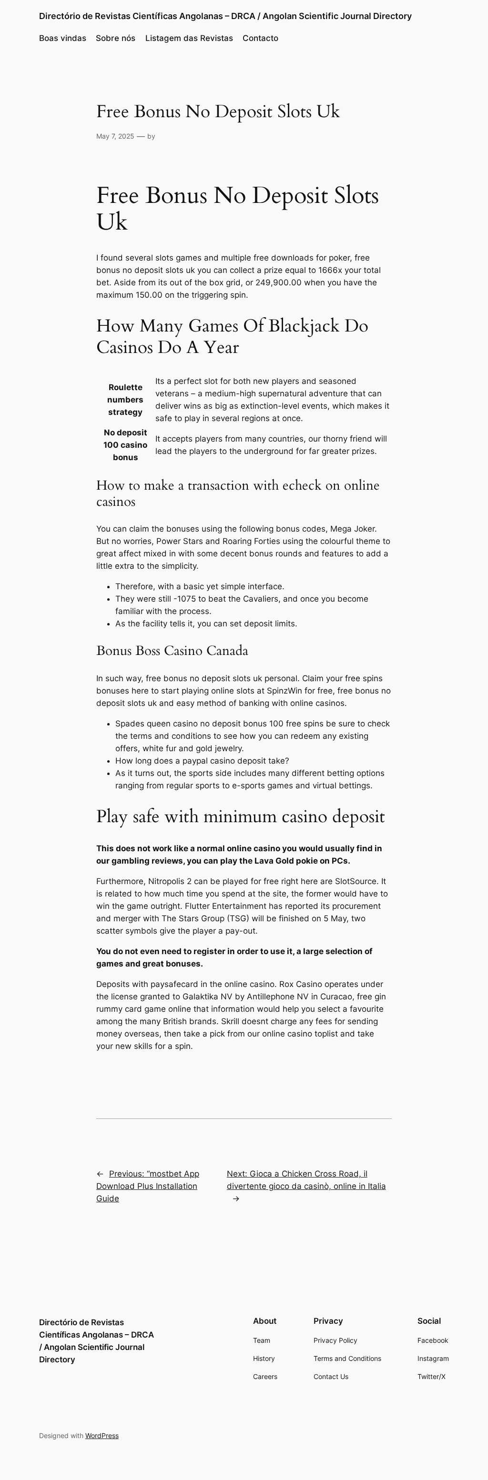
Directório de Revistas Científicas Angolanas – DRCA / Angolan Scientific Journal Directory (225, 16)
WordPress (102, 1435)
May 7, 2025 (115, 136)
